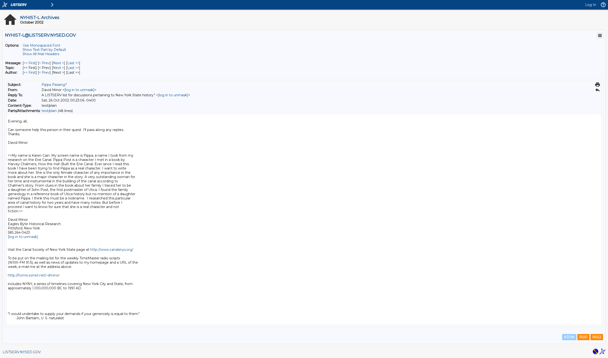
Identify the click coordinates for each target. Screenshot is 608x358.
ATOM (569, 337)
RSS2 (596, 337)
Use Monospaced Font (41, 45)
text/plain (49, 111)
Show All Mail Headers (41, 54)
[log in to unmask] (79, 90)
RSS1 (583, 337)
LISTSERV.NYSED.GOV (22, 352)
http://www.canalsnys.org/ (111, 249)
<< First (30, 63)
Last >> (73, 63)
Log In (590, 5)
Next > (58, 63)
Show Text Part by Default (44, 50)
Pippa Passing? (54, 84)
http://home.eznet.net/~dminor (34, 275)
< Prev (44, 63)
